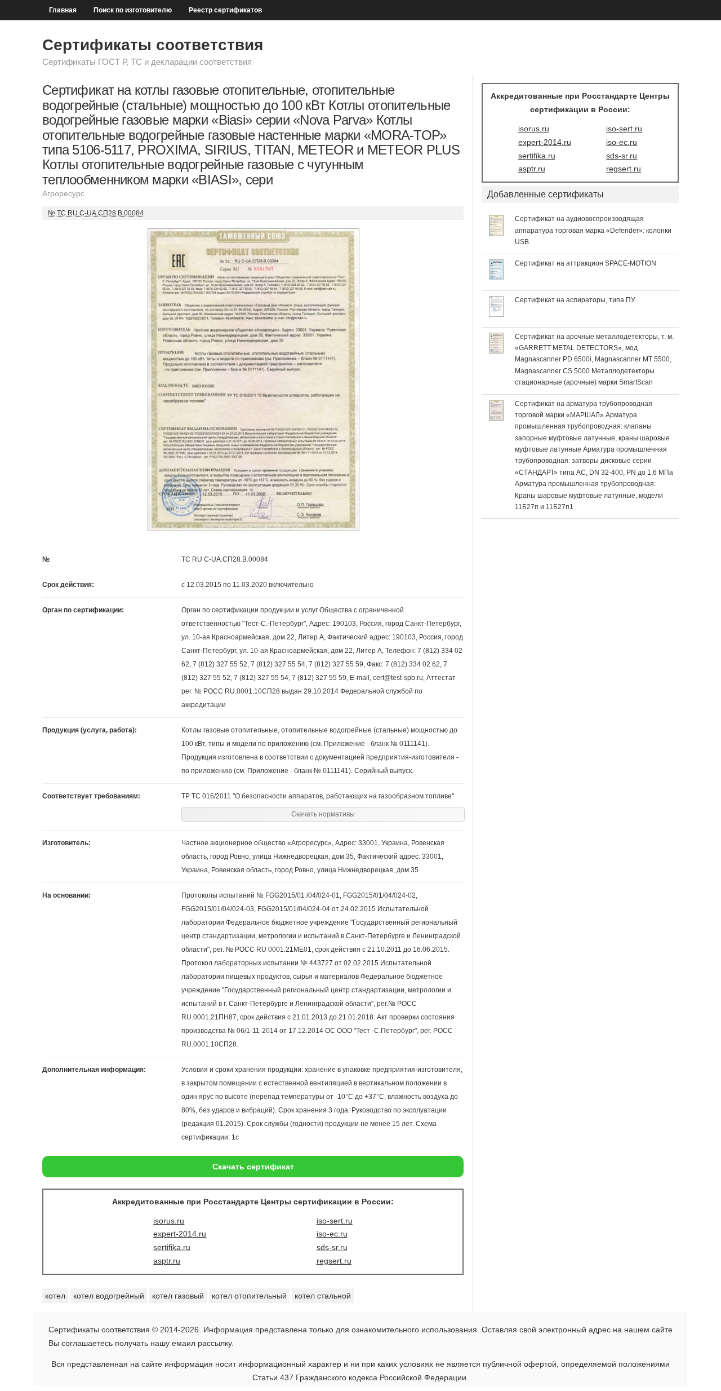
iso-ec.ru (332, 1233)
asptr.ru (166, 1260)
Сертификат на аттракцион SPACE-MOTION (585, 263)
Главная (63, 10)
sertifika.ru (171, 1247)
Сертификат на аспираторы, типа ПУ (575, 300)
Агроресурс (63, 193)
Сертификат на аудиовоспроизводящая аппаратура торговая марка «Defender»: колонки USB (593, 230)
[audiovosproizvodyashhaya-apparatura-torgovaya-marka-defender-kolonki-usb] (496, 233)
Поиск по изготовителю (133, 10)
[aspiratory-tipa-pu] (496, 314)
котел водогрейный (108, 1295)
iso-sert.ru (335, 1220)
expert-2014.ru (179, 1233)
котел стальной (323, 1295)
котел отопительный (249, 1295)
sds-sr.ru (332, 1247)
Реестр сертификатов (225, 10)
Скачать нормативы (323, 814)
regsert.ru (334, 1260)
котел (55, 1295)
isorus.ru (168, 1220)
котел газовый (178, 1295)
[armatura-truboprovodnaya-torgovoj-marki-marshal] (496, 417)
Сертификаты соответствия (152, 45)
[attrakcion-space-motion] (496, 277)
